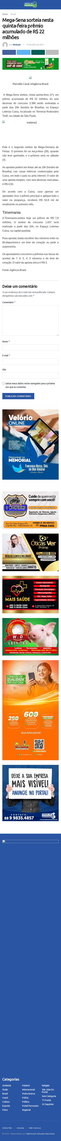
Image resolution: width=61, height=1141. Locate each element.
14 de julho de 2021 (35, 44)
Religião (46, 1085)
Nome (6, 341)
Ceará (5, 1097)
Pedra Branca (28, 1093)
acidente (6, 1085)
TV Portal (46, 1100)
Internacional (28, 1089)
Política (25, 1102)
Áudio (5, 1089)
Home (5, 14)
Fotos (5, 1110)
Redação (17, 44)
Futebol (26, 1085)
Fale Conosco (35, 1128)
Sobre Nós (7, 1128)
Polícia (25, 1097)
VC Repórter (48, 1104)
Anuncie (20, 1128)
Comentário (9, 302)
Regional (26, 1110)
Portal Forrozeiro (30, 1106)
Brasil (13, 14)
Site (4, 369)
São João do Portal (48, 1090)
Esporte (6, 1106)
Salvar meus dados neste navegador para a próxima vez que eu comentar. (30, 385)
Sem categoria (49, 1096)
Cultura (6, 1102)
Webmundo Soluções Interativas (40, 1134)
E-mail (6, 355)
